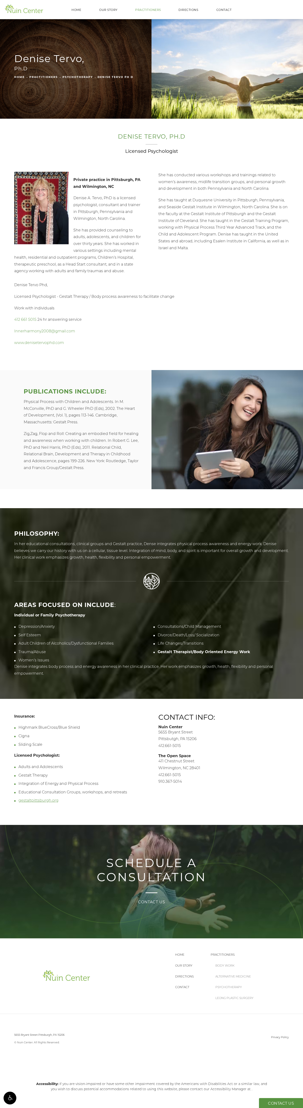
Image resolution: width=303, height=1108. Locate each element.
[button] (10, 1098)
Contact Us (151, 902)
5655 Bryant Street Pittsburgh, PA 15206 (39, 1034)
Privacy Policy (280, 1037)
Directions (188, 10)
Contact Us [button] (281, 1103)
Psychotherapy (77, 77)
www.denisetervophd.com (39, 342)
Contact (224, 10)
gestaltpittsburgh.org (38, 800)
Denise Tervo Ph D (115, 77)
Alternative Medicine (233, 976)
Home (76, 10)
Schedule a (151, 870)
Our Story (108, 10)
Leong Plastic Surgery (234, 998)
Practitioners (148, 10)
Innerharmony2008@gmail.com (44, 331)
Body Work (224, 965)
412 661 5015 (25, 319)
